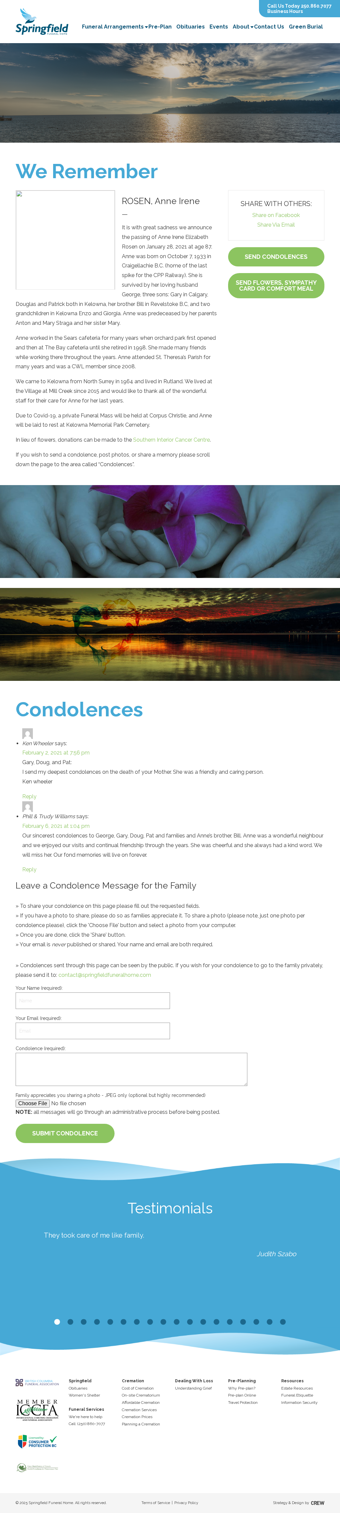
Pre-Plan (160, 27)
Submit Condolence (65, 1133)
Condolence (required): (41, 1048)
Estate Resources (297, 1388)
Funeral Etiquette (297, 1395)
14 (229, 1322)
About (241, 27)
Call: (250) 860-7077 (87, 1423)
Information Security (299, 1402)
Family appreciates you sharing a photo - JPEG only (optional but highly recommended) (111, 1095)
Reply (29, 796)
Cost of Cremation (138, 1388)
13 (216, 1322)
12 (203, 1322)
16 (256, 1322)
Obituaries (190, 27)
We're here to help (85, 1416)
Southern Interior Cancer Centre (171, 440)
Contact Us (269, 27)
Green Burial (306, 27)
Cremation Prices (137, 1416)
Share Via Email (276, 225)
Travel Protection (243, 1402)
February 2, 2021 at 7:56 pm (56, 753)
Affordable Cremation (141, 1402)
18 (283, 1322)
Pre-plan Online (242, 1395)
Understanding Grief (193, 1388)
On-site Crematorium (141, 1395)
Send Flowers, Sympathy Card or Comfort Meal (276, 285)
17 (269, 1322)
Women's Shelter (84, 1395)
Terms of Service (155, 1503)
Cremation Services (139, 1409)
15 (243, 1322)
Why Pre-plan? (241, 1388)
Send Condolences (276, 256)
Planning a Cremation (141, 1424)
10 (176, 1322)
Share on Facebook (276, 215)
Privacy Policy (186, 1503)
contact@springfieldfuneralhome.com (104, 975)
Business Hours (285, 11)
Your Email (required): (39, 1018)
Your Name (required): (39, 988)
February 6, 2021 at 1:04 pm (56, 826)
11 (190, 1322)
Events (219, 27)
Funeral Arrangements (113, 27)
